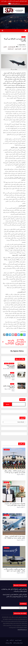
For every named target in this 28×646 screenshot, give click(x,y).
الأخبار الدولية (6, 482)
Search (22, 399)
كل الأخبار (11, 640)
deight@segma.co (22, 629)
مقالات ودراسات (8, 642)
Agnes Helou (22, 44)
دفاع (7, 640)
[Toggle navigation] (2, 30)
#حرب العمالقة (10, 48)
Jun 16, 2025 (6, 368)
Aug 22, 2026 (20, 572)
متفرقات (6, 363)
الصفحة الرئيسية (18, 640)
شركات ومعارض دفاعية (18, 642)
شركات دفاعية (11, 363)
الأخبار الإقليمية (6, 449)
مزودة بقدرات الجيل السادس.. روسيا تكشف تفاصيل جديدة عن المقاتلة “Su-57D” (15, 538)
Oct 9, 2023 (8, 377)
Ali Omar (12, 368)
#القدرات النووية (18, 48)
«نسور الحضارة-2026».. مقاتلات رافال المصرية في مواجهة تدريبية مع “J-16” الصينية (14, 472)
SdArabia (21, 15)
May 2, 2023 (8, 389)
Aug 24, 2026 (20, 474)
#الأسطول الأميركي (11, 46)
